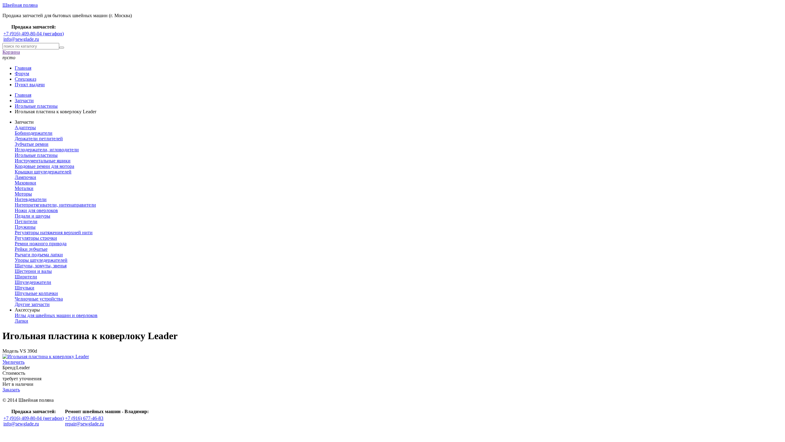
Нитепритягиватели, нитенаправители (55, 204)
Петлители (26, 221)
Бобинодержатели (33, 133)
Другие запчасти (32, 304)
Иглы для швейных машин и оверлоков (56, 315)
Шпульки (24, 287)
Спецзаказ (25, 79)
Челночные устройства (39, 298)
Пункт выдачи (30, 84)
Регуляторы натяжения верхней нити (54, 232)
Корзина (11, 52)
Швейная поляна (20, 5)
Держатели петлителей (39, 138)
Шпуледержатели (33, 282)
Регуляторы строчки (36, 238)
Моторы (23, 193)
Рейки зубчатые (31, 249)
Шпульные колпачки (36, 293)
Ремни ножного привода (41, 243)
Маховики (25, 182)
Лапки (21, 321)
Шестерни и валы (33, 271)
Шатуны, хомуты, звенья (41, 265)
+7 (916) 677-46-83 (84, 418)
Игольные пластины (36, 155)
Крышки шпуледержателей (43, 171)
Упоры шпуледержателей (41, 260)
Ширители (26, 276)
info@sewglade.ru (21, 39)
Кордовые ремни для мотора (44, 166)
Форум (22, 73)
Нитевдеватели (31, 199)
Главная (23, 68)
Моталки (24, 188)
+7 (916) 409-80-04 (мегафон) (33, 33)
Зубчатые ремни (31, 144)
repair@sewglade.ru (84, 423)
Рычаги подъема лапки (39, 254)
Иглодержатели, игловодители (47, 149)
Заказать (11, 389)
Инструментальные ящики (43, 160)
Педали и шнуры (32, 216)
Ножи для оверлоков (36, 210)
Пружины (25, 227)
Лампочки (25, 177)
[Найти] (61, 47)
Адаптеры (25, 127)
